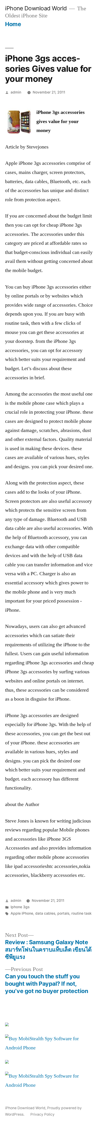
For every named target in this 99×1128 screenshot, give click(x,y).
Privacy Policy (42, 1114)
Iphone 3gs (20, 907)
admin (16, 92)
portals (63, 913)
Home (13, 24)
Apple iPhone (22, 913)
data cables (45, 913)
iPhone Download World (36, 8)
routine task (81, 913)
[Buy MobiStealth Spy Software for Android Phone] (49, 1048)
